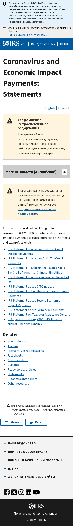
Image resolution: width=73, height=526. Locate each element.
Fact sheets (15, 355)
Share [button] (14, 422)
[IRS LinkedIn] (29, 491)
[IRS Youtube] (36, 491)
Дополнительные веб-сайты (31, 477)
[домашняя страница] (11, 43)
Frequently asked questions (26, 351)
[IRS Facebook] (7, 491)
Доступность (36, 520)
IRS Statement (18, 277)
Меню (64, 44)
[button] (43, 44)
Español (63, 108)
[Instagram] (21, 491)
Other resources (18, 383)
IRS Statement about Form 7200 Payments (36, 310)
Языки (13, 468)
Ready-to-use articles (22, 369)
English (50, 108)
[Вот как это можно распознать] (36, 31)
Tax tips (13, 346)
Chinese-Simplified (49, 272)
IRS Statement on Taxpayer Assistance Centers (39, 314)
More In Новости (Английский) (31, 171)
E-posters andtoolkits (22, 379)
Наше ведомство (22, 443)
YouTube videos (18, 360)
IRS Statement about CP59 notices (31, 286)
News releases (17, 341)
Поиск (21, 44)
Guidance (14, 365)
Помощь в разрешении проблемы (35, 460)
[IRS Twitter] (14, 491)
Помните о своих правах (27, 452)
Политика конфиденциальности (36, 513)
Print (39, 422)
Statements (16, 374)
